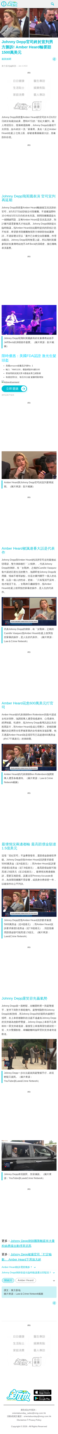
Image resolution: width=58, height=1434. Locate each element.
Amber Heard (26, 1280)
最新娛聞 (6, 59)
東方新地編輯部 (9, 66)
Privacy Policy (35, 1420)
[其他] (54, 60)
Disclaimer (22, 1420)
